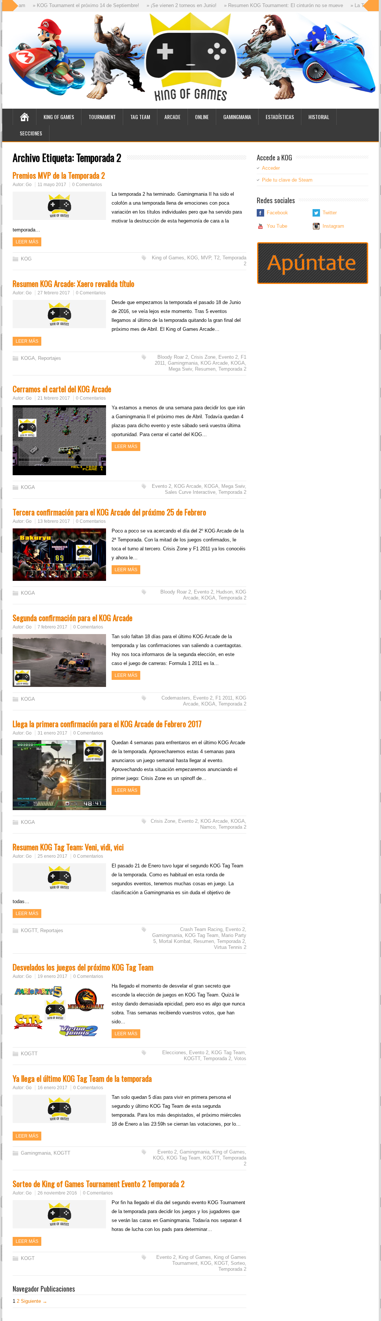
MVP (206, 257)
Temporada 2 (232, 369)
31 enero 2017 (52, 733)
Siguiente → (34, 1301)
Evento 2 (228, 357)
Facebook (277, 212)
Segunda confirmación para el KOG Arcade (72, 617)
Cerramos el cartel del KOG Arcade (62, 388)
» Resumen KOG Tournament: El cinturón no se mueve (263, 5)
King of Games (59, 117)
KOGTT (29, 930)
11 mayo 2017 (52, 184)
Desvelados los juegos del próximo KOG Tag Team (83, 967)
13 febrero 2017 (54, 521)
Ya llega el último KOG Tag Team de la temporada (82, 1078)
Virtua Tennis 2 (230, 947)
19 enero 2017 (52, 976)
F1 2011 (224, 698)
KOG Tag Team (201, 935)
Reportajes (49, 358)
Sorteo (238, 1263)
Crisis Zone (203, 357)
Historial (318, 117)
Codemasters (175, 698)
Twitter (330, 212)
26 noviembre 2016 (57, 1193)
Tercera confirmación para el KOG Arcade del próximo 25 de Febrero (109, 512)
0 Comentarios (87, 184)
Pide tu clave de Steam (287, 180)
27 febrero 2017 (54, 292)
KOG (26, 259)
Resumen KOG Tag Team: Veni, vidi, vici (68, 847)
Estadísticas (280, 117)
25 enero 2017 (52, 856)
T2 (217, 257)
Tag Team (140, 117)
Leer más (27, 241)
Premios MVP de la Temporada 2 (59, 175)
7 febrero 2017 (52, 627)
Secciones (31, 133)
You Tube (277, 226)
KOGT (28, 1258)
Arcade (172, 117)
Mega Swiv (180, 369)
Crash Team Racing (201, 929)
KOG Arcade (214, 363)
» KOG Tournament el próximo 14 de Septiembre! (66, 5)
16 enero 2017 (52, 1087)
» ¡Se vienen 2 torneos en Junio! (162, 5)
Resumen (205, 369)
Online (202, 117)
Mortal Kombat (174, 941)
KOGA (28, 358)
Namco (207, 827)
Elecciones (174, 1052)
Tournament (102, 117)
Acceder (271, 168)
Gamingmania (237, 117)
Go (29, 184)
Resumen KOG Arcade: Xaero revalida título (73, 283)
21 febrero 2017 (54, 398)
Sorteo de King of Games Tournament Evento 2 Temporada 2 (99, 1183)
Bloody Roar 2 (172, 357)
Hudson (224, 592)
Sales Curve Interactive (190, 492)
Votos (240, 1058)
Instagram (333, 226)
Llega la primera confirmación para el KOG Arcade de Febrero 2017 (107, 723)
